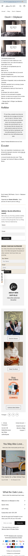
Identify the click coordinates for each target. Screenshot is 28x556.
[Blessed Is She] (10, 6)
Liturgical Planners (12, 1)
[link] (9, 414)
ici (19, 201)
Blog (8, 11)
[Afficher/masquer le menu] (2, 6)
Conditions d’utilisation (7, 555)
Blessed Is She (12, 534)
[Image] (13, 323)
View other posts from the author (13, 299)
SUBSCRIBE (6, 238)
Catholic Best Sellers (13, 407)
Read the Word (13, 369)
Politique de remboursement (13, 549)
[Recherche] (20, 6)
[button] (2, 278)
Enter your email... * (8, 522)
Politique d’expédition (20, 555)
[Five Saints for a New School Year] (13, 462)
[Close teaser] (4, 270)
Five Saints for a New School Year (13, 476)
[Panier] (24, 6)
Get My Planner (13, 338)
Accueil (3, 11)
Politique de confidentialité (13, 552)
